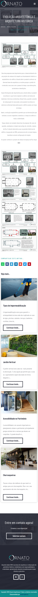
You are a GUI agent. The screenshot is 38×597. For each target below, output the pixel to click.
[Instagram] (22, 577)
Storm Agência (24, 594)
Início (3, 26)
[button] (2, 264)
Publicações (11, 26)
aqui (19, 143)
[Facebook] (15, 577)
